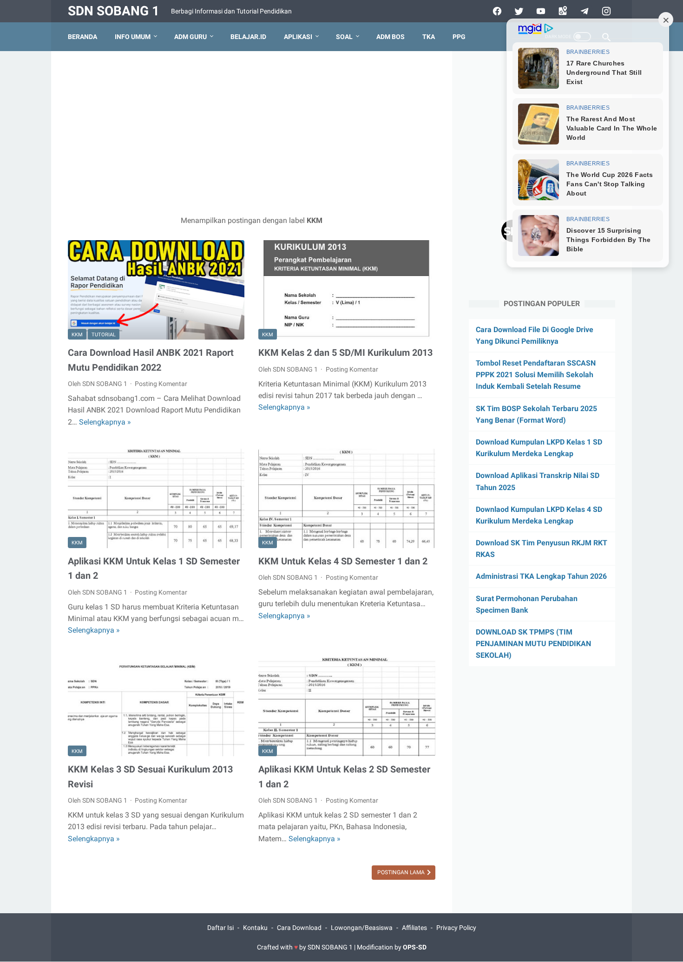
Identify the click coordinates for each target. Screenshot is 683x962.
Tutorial (104, 335)
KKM (77, 335)
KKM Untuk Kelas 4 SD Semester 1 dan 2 (342, 561)
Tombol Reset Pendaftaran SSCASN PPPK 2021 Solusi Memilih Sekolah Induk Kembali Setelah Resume (536, 375)
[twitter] (518, 11)
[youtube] (540, 11)
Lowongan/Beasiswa (362, 927)
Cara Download (299, 927)
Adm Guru (190, 36)
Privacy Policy (456, 927)
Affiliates (414, 927)
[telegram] (583, 11)
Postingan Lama (401, 872)
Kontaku (255, 927)
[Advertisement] (251, 133)
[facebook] (496, 11)
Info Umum (133, 36)
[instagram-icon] (605, 11)
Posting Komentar (161, 383)
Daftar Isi (220, 927)
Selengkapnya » (105, 422)
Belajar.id (248, 36)
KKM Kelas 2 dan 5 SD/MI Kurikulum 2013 (345, 352)
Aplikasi (298, 36)
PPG (459, 36)
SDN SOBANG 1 (113, 11)
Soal (344, 36)
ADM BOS (390, 36)
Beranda (82, 36)
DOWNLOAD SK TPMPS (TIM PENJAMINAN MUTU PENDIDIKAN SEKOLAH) (533, 644)
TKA (428, 36)
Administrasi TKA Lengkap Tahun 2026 (541, 576)
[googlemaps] (561, 11)
